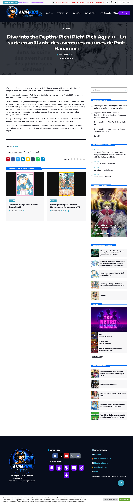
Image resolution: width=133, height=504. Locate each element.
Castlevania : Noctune (106, 163)
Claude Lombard (104, 177)
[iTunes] (116, 2)
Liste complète (97, 356)
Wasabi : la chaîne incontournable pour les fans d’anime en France (112, 416)
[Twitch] (111, 2)
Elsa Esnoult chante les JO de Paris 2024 (113, 395)
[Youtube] (66, 455)
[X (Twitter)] (107, 2)
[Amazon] (128, 2)
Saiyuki (97, 136)
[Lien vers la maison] (24, 13)
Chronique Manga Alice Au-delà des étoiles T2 (23, 206)
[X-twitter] (60, 455)
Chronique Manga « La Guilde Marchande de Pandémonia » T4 (65, 206)
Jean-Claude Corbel (105, 170)
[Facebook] (120, 2)
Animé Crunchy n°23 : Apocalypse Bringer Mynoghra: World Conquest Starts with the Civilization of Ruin (110, 154)
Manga (27, 152)
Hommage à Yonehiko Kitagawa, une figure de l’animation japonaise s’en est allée (112, 253)
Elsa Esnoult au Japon (108, 384)
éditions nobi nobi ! (14, 152)
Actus (96, 221)
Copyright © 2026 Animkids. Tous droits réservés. (109, 476)
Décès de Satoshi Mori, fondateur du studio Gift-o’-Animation (112, 405)
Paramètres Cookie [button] (110, 500)
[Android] (124, 2)
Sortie (35, 152)
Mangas (66, 28)
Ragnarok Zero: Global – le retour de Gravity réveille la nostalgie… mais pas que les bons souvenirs (110, 115)
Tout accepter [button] (124, 500)
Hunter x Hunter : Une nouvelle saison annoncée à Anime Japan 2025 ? (109, 227)
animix (15, 147)
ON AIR (124, 13)
